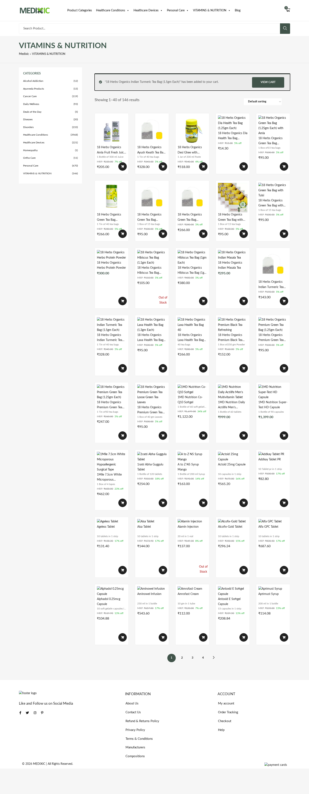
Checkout (224, 721)
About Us (132, 703)
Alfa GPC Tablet (268, 526)
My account (226, 703)
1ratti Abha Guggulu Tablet (150, 467)
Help (221, 730)
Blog (237, 10)
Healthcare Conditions (110, 10)
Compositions (135, 756)
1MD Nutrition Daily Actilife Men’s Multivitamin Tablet (231, 405)
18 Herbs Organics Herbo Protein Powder (111, 265)
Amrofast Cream (188, 594)
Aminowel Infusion (149, 594)
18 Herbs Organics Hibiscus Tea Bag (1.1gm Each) (149, 270)
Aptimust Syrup (268, 594)
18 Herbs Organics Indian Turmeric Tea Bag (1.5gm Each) (271, 284)
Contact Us (133, 712)
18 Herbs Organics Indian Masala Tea (230, 265)
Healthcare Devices (145, 10)
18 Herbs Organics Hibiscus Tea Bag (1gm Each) (192, 270)
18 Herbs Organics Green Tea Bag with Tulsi (270, 203)
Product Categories (79, 10)
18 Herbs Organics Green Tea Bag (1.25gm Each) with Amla (270, 141)
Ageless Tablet (106, 526)
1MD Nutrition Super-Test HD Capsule (272, 405)
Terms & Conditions (139, 738)
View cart (268, 82)
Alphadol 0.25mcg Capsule (108, 602)
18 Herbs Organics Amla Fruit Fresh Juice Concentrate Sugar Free (111, 150)
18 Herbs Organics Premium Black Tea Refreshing (230, 338)
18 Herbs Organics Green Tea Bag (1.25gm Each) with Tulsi (190, 217)
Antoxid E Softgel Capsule (229, 602)
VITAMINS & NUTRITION (209, 10)
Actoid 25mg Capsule (232, 464)
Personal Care (176, 10)
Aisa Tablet (144, 526)
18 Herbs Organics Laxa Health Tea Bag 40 (191, 338)
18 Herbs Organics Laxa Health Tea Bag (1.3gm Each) (150, 338)
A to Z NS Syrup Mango (188, 467)
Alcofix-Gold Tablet (230, 526)
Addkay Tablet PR (269, 459)
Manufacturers (135, 747)
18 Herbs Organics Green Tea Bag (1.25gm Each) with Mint (149, 217)
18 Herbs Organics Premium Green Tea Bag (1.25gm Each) (271, 338)
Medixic (24, 54)
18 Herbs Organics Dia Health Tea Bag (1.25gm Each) (232, 136)
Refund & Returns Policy (142, 721)
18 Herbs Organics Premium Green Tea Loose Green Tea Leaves (149, 410)
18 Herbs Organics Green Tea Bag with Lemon (230, 217)
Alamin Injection (188, 526)
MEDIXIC (39, 763)
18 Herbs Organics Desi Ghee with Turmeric (190, 150)
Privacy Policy (135, 730)
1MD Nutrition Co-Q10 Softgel (190, 400)
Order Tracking (228, 712)
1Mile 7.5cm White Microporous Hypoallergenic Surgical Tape (109, 477)
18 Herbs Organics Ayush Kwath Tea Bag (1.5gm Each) (151, 150)
